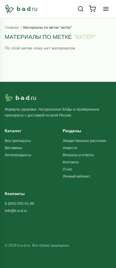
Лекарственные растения (84, 141)
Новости (70, 148)
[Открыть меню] (106, 9)
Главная (12, 27)
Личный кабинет (76, 176)
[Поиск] (80, 9)
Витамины (13, 148)
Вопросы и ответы (78, 155)
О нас (67, 169)
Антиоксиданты (18, 155)
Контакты (71, 162)
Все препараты (18, 141)
